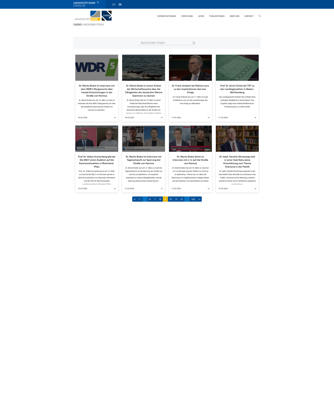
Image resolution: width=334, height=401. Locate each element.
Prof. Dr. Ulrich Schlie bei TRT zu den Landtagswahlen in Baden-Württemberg (237, 89)
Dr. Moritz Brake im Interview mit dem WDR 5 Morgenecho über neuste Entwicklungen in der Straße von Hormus (97, 90)
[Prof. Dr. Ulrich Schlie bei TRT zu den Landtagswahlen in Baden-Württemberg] (255, 117)
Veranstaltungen (166, 16)
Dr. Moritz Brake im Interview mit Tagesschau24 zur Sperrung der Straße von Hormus (143, 160)
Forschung (187, 16)
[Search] (194, 43)
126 (193, 199)
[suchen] (259, 18)
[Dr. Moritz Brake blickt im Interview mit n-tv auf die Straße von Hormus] (208, 188)
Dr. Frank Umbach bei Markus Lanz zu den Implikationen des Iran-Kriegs (190, 89)
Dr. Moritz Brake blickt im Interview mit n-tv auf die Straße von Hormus (190, 160)
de (120, 4)
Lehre (201, 16)
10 (171, 199)
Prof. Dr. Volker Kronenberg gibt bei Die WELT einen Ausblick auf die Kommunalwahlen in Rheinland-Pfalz (96, 161)
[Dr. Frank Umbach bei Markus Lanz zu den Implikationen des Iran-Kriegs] (208, 117)
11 (176, 199)
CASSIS (77, 24)
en (113, 4)
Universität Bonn (84, 2)
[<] (135, 199)
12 (182, 199)
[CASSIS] (92, 16)
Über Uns (234, 16)
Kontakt (249, 16)
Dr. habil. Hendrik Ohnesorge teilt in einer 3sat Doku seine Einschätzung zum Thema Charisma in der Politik (237, 161)
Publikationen (217, 16)
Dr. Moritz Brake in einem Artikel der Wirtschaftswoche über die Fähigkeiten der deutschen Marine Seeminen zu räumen (143, 90)
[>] (199, 199)
